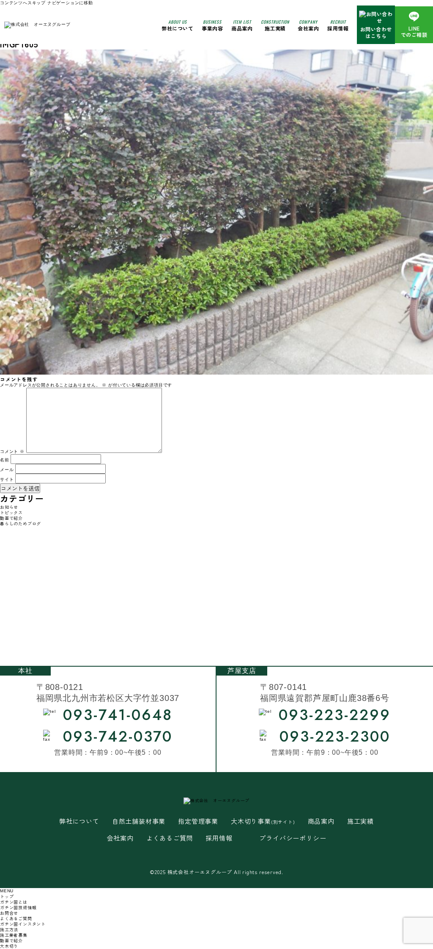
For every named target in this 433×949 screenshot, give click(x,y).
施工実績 (275, 25)
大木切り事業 (263, 821)
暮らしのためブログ (20, 523)
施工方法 (9, 929)
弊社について (177, 25)
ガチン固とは (13, 902)
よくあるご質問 (169, 838)
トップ (7, 896)
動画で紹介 (11, 518)
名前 (4, 460)
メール (7, 469)
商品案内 (321, 821)
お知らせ (9, 507)
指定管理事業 (198, 821)
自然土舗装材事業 (138, 821)
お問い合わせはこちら (376, 32)
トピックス (11, 512)
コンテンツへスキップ (23, 2)
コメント (12, 451)
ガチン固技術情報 (18, 907)
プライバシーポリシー (292, 838)
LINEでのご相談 (414, 32)
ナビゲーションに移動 (70, 2)
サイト (7, 479)
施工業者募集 (13, 935)
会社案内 (308, 25)
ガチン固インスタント (23, 924)
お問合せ (9, 913)
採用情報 (337, 25)
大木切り (9, 946)
